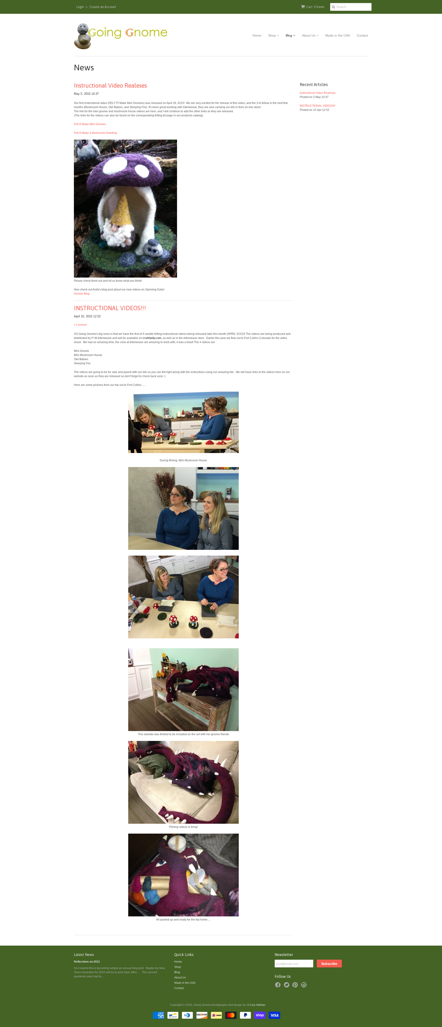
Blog (289, 35)
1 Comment (80, 324)
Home (257, 35)
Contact (362, 35)
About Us (309, 35)
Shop (272, 35)
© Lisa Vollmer (256, 1005)
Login (80, 7)
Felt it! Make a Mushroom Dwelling (95, 133)
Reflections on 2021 (87, 961)
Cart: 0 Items (315, 7)
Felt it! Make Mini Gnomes (90, 124)
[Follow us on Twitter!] (287, 986)
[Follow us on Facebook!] (278, 986)
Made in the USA (337, 35)
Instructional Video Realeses (110, 85)
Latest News (84, 954)
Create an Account (103, 7)
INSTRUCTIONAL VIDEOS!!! (110, 308)
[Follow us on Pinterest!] (295, 986)
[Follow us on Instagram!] (304, 986)
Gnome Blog (82, 293)
